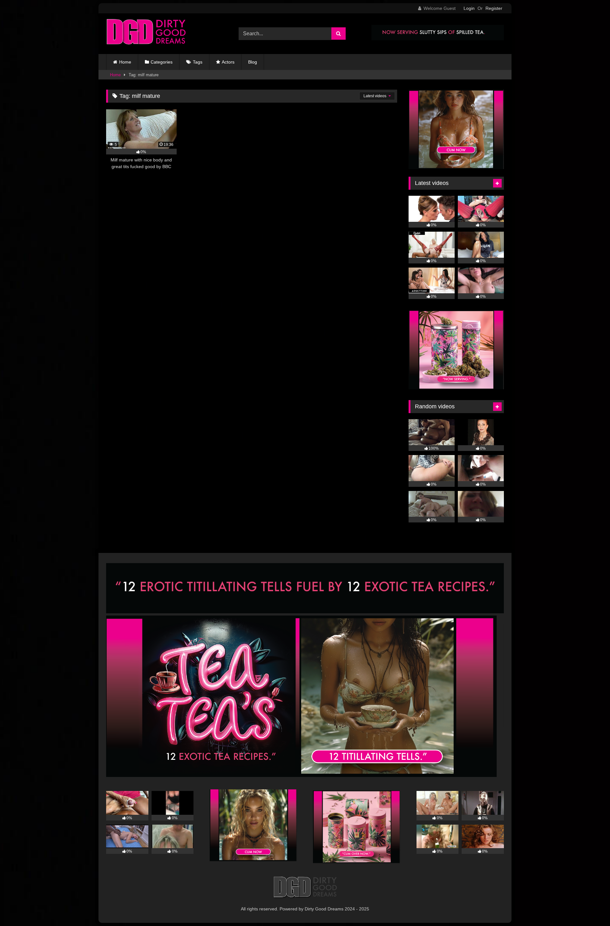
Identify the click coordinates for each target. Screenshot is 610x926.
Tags (197, 62)
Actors (228, 62)
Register (493, 8)
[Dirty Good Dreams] (146, 33)
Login (469, 8)
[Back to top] (590, 907)
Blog (252, 62)
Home (125, 62)
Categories (162, 62)
